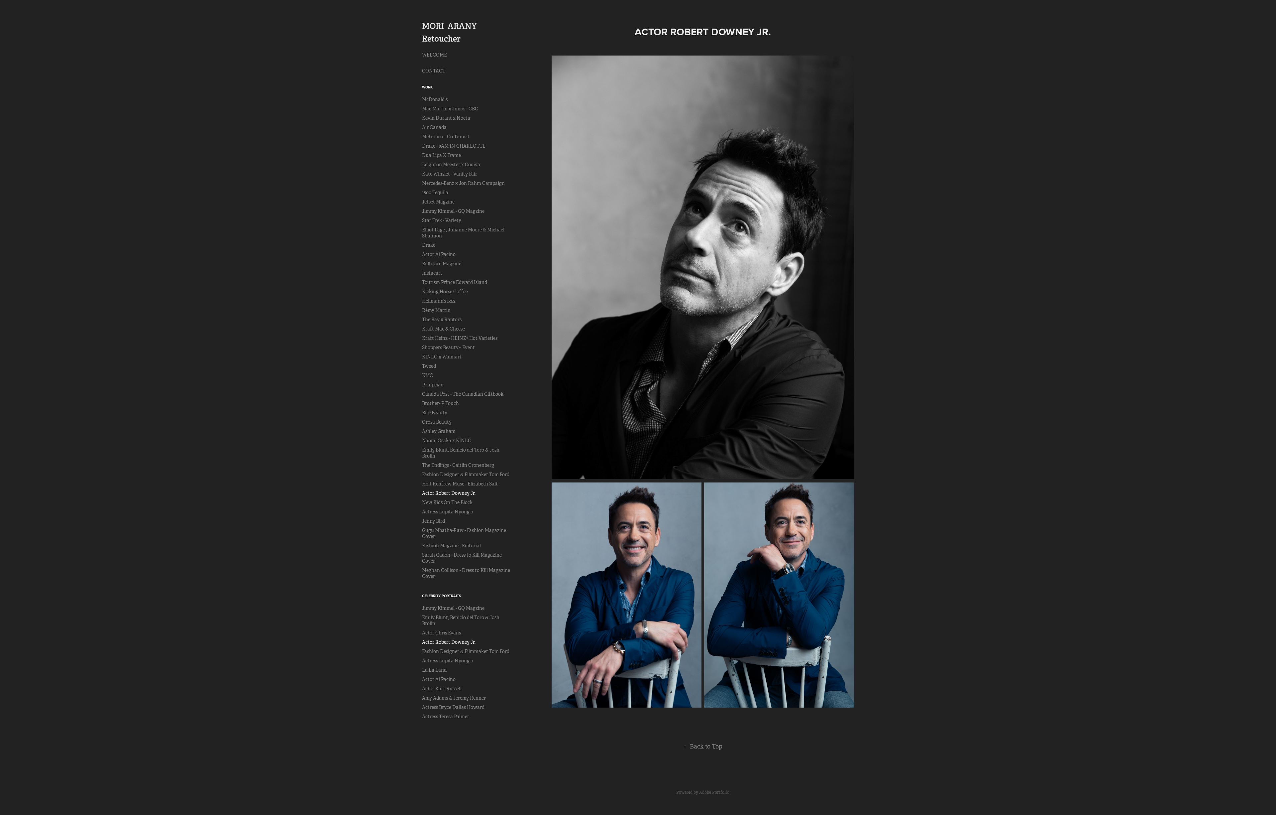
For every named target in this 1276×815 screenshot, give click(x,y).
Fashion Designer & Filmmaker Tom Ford (465, 474)
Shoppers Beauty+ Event (448, 347)
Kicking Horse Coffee (445, 292)
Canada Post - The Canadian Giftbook (462, 394)
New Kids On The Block (447, 502)
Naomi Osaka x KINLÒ (447, 441)
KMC (427, 375)
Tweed (429, 366)
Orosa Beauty (437, 422)
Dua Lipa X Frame (441, 155)
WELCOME (434, 55)
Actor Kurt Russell (442, 689)
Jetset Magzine (438, 202)
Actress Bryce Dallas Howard (453, 707)
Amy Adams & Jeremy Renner (454, 698)
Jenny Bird (433, 521)
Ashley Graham (439, 431)
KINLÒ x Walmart (442, 357)
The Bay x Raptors (442, 320)
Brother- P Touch (440, 403)
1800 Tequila (435, 193)
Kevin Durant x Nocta (446, 118)
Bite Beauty (434, 413)
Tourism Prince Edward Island (454, 282)
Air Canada (434, 127)
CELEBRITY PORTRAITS (441, 596)
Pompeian (433, 385)
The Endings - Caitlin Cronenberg (458, 465)
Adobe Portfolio (714, 792)
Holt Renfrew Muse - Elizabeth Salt (460, 484)
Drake (428, 245)
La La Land (434, 670)
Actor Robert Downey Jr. (449, 493)
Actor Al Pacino (439, 254)
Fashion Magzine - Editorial (451, 546)
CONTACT (433, 71)
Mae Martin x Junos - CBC (450, 109)
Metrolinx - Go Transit (446, 137)
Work (427, 87)
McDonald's (435, 99)
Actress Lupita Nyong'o (447, 512)
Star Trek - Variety (441, 220)
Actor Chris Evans (441, 633)
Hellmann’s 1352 (439, 301)
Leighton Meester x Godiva (451, 165)
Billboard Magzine (441, 264)
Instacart (432, 273)
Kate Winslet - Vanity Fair (449, 174)
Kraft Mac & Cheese (443, 329)
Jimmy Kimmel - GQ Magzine (453, 211)
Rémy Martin (436, 310)
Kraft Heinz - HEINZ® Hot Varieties (459, 338)
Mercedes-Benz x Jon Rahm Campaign (463, 183)
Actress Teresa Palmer (445, 717)
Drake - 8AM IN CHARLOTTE (453, 146)
